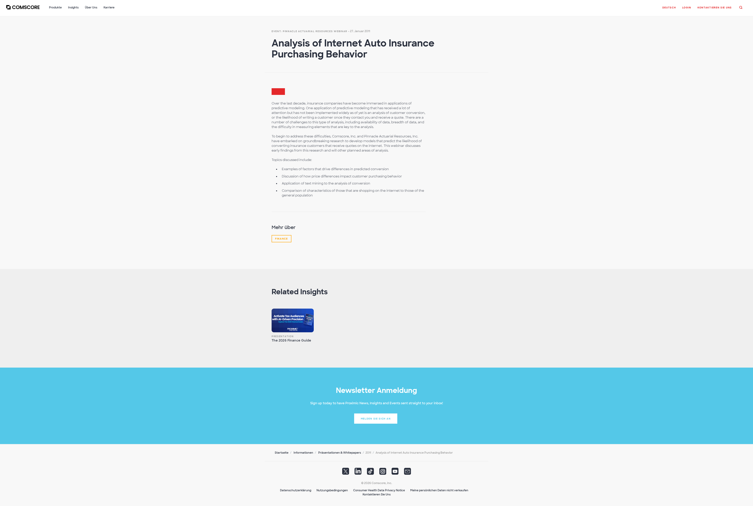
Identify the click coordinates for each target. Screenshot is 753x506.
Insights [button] (73, 7)
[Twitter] (345, 472)
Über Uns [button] (91, 7)
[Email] (407, 472)
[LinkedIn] (358, 472)
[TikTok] (370, 472)
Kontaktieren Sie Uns (377, 494)
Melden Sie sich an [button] (376, 418)
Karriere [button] (109, 7)
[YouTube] (395, 472)
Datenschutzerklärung (295, 490)
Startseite (281, 452)
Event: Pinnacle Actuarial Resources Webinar (309, 31)
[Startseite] (23, 9)
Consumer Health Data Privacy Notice (379, 490)
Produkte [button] (55, 7)
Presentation (283, 336)
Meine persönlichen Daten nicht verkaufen (439, 490)
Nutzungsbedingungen (332, 490)
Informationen (303, 452)
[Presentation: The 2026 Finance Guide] (293, 320)
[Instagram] (382, 472)
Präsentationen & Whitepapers (339, 452)
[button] (669, 10)
